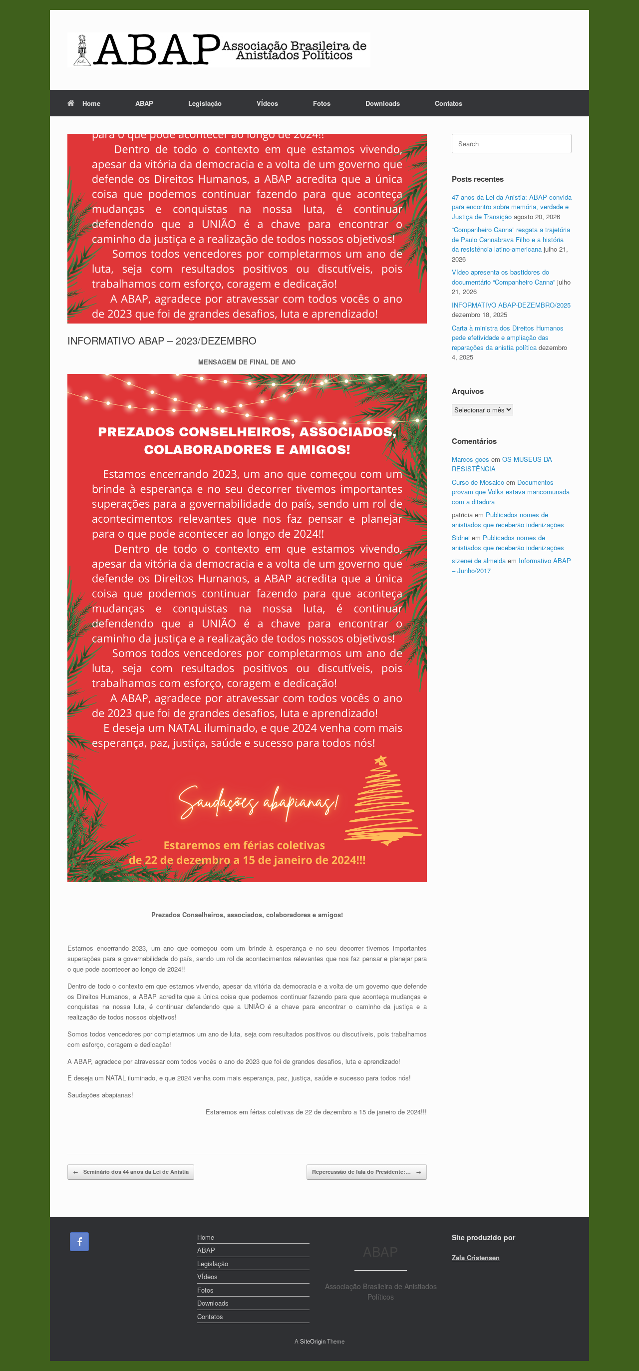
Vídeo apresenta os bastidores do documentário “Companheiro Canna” (503, 277)
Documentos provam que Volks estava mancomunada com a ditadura (511, 491)
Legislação (205, 103)
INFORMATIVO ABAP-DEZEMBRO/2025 (511, 305)
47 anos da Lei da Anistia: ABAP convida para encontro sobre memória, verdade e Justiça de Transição (512, 206)
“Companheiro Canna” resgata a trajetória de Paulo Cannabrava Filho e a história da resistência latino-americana (511, 239)
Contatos (448, 103)
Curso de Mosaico (478, 482)
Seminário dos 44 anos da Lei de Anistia (131, 1171)
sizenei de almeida (479, 560)
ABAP (144, 103)
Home (91, 103)
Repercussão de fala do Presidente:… (366, 1171)
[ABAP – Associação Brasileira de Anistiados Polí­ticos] (218, 49)
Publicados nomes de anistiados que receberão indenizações (508, 519)
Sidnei (461, 537)
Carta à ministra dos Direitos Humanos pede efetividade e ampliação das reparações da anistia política (508, 337)
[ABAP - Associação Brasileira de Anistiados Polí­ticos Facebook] (79, 1241)
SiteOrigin (312, 1341)
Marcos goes (470, 459)
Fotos (321, 103)
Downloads (382, 103)
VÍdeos (267, 103)
